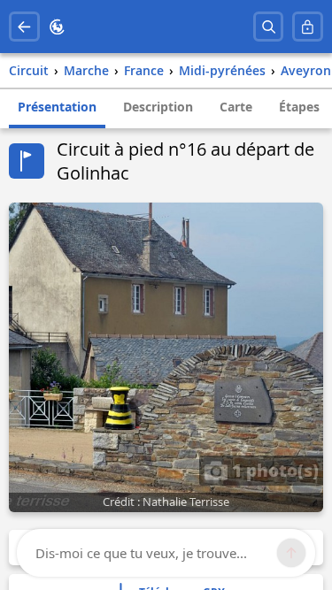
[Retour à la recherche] (24, 26)
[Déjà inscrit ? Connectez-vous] (307, 26)
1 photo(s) (273, 469)
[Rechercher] (268, 26)
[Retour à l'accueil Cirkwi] (57, 27)
